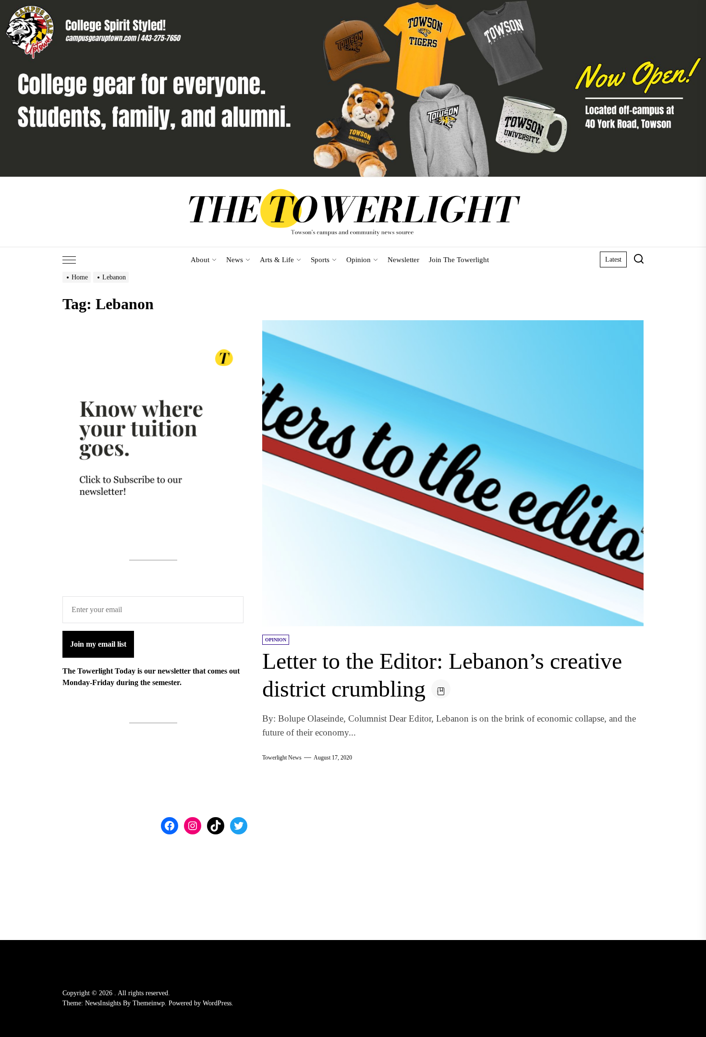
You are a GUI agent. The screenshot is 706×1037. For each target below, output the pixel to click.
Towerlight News (282, 757)
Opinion (358, 260)
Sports (320, 260)
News (234, 260)
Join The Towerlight (459, 260)
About (200, 260)
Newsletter (403, 260)
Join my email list (98, 643)
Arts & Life (277, 260)
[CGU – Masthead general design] (353, 5)
